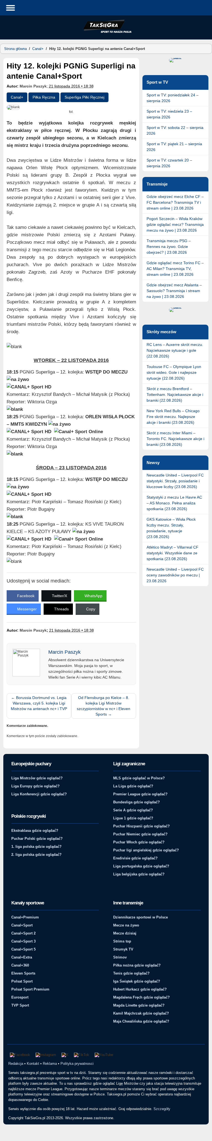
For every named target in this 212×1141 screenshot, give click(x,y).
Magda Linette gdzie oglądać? (139, 1005)
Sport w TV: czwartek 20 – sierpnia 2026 (169, 163)
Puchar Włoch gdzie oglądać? (139, 842)
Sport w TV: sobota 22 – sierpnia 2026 (175, 130)
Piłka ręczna (44, 97)
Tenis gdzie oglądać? (131, 973)
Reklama (50, 1063)
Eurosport (19, 997)
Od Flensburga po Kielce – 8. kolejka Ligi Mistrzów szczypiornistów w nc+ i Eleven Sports (103, 705)
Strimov (120, 957)
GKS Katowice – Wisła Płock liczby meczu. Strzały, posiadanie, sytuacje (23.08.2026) (171, 528)
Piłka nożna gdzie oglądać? (137, 965)
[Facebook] (20, 1055)
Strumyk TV (123, 949)
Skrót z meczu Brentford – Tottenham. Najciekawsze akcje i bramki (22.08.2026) (175, 394)
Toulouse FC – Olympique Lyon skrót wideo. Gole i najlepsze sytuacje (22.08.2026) (174, 372)
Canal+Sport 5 (23, 949)
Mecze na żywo (126, 925)
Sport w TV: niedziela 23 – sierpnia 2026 (169, 114)
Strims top (122, 941)
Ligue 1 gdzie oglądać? (133, 818)
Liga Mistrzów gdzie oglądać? (37, 778)
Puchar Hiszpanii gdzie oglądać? (141, 826)
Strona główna (15, 49)
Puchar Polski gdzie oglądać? (37, 838)
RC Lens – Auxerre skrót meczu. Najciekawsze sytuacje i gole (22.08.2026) (175, 350)
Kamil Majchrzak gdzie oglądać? (141, 1013)
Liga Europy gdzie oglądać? (35, 786)
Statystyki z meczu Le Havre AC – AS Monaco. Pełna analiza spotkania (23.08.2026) (174, 503)
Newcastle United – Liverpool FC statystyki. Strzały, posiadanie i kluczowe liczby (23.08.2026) (175, 481)
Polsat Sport (22, 981)
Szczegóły (161, 1109)
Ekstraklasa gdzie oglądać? (34, 830)
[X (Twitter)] (65, 1055)
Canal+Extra (21, 957)
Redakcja (15, 1063)
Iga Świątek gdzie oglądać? (136, 981)
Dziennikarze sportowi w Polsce (140, 917)
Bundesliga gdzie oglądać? (136, 802)
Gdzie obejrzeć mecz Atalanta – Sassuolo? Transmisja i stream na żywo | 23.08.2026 (174, 291)
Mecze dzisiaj (124, 933)
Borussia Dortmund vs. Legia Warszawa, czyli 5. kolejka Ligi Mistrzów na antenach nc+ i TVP (39, 703)
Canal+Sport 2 (23, 933)
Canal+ (38, 49)
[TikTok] (81, 1055)
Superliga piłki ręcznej (84, 97)
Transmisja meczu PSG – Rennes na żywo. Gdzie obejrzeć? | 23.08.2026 (169, 247)
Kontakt (33, 1063)
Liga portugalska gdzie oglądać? (141, 866)
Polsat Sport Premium (30, 989)
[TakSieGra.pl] (106, 32)
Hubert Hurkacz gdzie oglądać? (140, 989)
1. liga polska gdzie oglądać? (36, 847)
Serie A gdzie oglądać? (133, 810)
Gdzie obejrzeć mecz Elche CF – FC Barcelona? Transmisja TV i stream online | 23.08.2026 (175, 202)
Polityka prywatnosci (77, 1063)
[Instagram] (46, 1055)
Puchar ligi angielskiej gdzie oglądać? (146, 850)
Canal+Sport (22, 925)
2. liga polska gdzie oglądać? (36, 855)
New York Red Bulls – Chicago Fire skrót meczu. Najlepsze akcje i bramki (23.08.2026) (173, 417)
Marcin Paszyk (33, 86)
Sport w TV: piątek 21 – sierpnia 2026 (174, 147)
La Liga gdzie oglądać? (133, 786)
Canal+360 (20, 965)
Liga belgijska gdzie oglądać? (139, 874)
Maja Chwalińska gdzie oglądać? (141, 1021)
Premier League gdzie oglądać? (140, 794)
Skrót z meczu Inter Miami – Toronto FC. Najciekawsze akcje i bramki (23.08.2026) (175, 439)
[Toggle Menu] (10, 7)
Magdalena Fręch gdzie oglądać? (141, 997)
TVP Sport (20, 1005)
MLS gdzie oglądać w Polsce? (139, 778)
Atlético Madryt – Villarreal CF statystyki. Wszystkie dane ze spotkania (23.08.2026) (172, 553)
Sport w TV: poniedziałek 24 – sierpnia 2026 (172, 98)
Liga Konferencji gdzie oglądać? (39, 794)
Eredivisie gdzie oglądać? (135, 858)
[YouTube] (104, 1055)
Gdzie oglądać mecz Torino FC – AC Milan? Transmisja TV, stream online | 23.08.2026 (175, 269)
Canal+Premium (25, 917)
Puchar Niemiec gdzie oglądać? (140, 834)
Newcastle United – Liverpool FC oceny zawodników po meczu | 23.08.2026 (175, 575)
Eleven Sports (23, 973)
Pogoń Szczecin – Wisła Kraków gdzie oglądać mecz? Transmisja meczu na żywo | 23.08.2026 (175, 224)
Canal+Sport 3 (23, 941)
